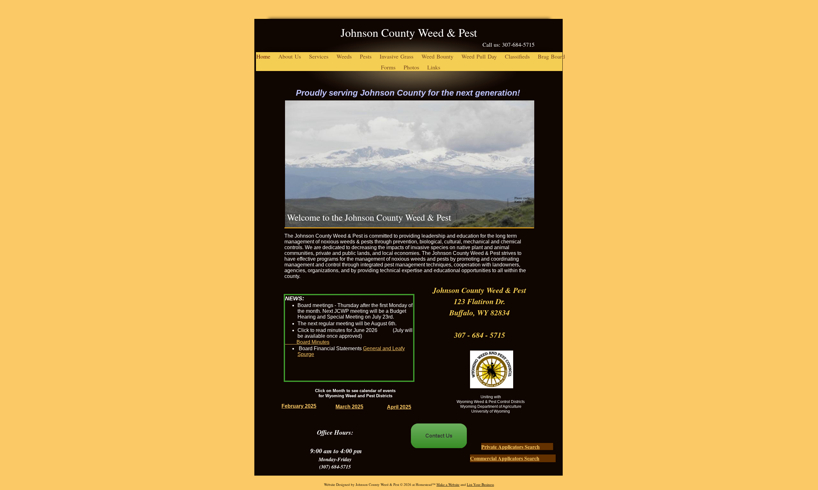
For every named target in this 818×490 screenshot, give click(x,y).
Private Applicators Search (510, 446)
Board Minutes (313, 342)
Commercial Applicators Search (504, 458)
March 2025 (349, 406)
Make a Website (447, 484)
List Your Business (480, 484)
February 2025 (299, 406)
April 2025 (399, 407)
